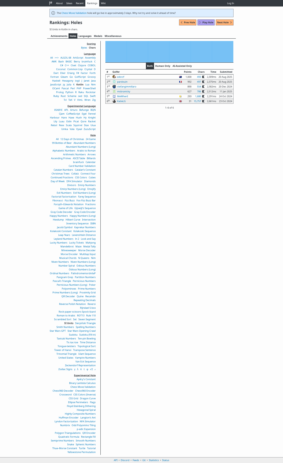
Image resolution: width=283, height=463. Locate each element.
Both (150, 66)
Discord (125, 460)
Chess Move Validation (74, 13)
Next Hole (223, 22)
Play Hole (207, 22)
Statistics (154, 460)
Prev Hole (189, 22)
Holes (73, 36)
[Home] (50, 3)
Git (144, 460)
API (115, 460)
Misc (113, 36)
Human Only (162, 66)
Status (165, 460)
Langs (85, 36)
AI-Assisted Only (182, 66)
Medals (98, 36)
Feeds (136, 460)
